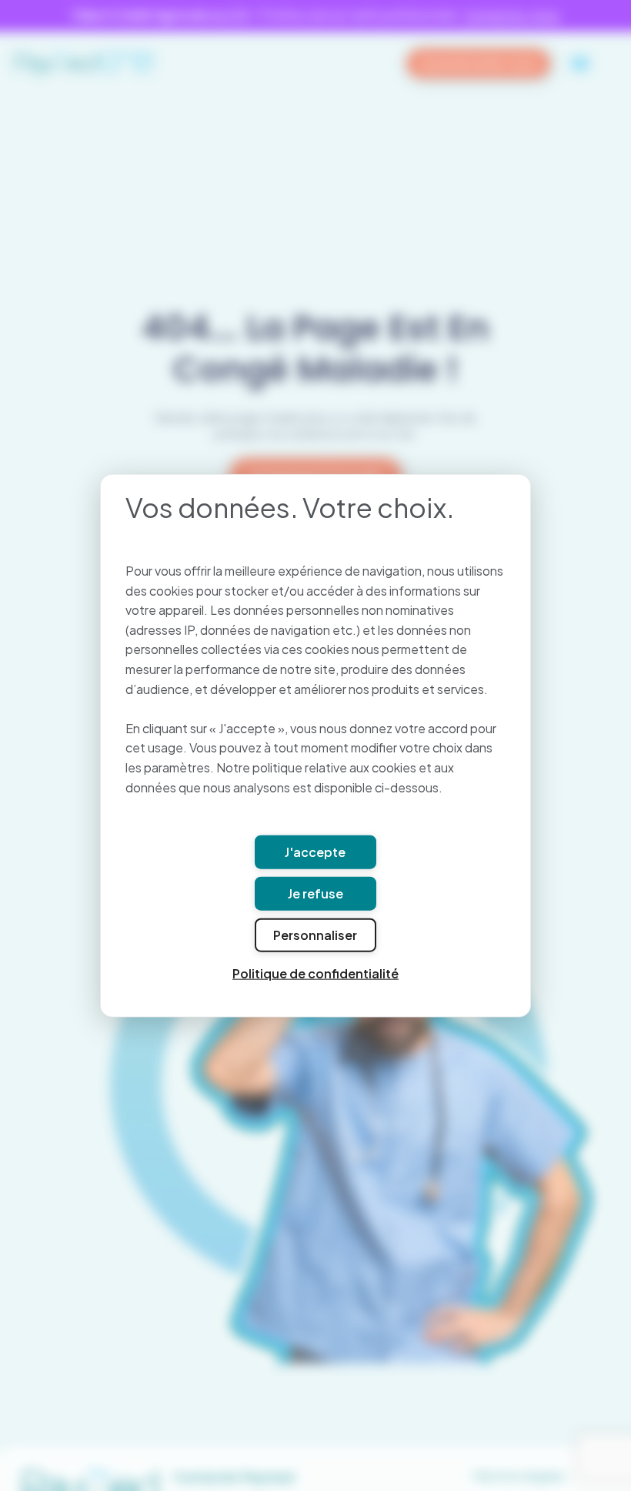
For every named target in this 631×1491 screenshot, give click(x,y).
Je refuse (315, 893)
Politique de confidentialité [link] (315, 973)
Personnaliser (315, 934)
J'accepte (315, 851)
